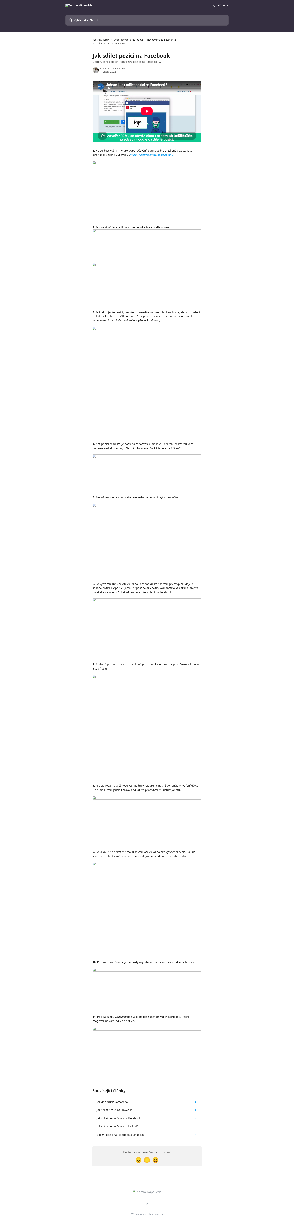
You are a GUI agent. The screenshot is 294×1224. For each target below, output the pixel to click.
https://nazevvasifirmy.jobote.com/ (150, 155)
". (172, 155)
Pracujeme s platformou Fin (149, 1214)
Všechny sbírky (101, 39)
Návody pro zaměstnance (161, 39)
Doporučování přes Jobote (128, 39)
